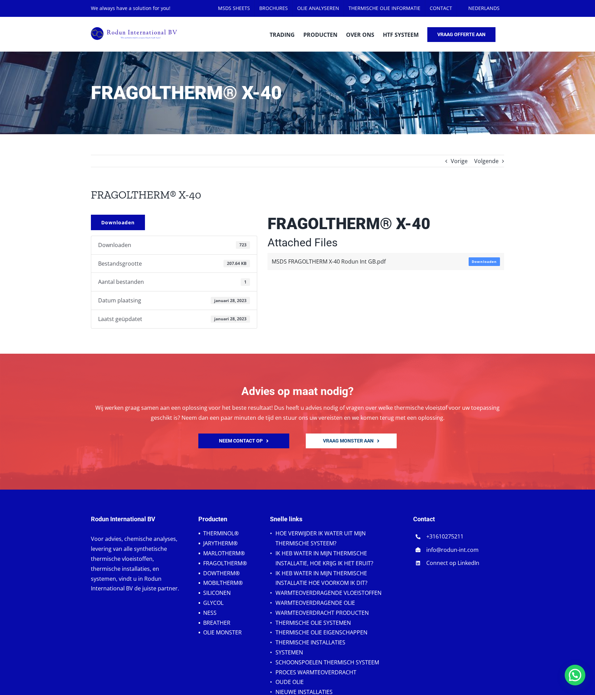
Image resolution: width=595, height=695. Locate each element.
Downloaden (118, 222)
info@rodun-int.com (452, 550)
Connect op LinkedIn (452, 563)
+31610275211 (444, 536)
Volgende (486, 161)
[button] (575, 675)
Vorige (459, 161)
